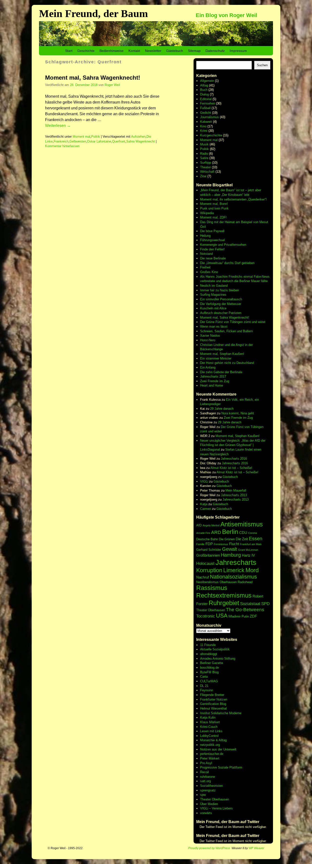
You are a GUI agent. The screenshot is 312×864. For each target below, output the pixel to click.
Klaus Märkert (210, 722)
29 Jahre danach (222, 408)
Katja (203, 504)
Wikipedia (207, 213)
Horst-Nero (207, 340)
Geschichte (86, 51)
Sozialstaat (250, 603)
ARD (216, 532)
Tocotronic (205, 616)
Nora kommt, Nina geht (237, 413)
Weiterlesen (58, 125)
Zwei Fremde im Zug (214, 381)
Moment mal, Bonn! (214, 204)
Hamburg (231, 555)
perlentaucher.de (211, 754)
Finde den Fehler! (212, 249)
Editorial (206, 99)
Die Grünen (227, 539)
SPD (265, 603)
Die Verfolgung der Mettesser (220, 304)
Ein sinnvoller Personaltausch (221, 299)
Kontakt (134, 51)
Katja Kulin (207, 717)
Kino (203, 126)
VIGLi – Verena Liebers (216, 808)
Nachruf (202, 577)
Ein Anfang (207, 367)
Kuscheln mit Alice (213, 308)
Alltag (204, 85)
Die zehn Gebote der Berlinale (221, 372)
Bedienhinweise (111, 51)
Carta (204, 676)
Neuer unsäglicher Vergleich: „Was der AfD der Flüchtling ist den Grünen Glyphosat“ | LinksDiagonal (232, 445)
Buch (203, 90)
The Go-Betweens (245, 609)
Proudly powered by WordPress (209, 848)
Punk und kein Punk (214, 208)
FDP (209, 544)
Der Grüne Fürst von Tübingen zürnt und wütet (232, 322)
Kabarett (206, 121)
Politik (95, 136)
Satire (204, 158)
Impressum (238, 51)
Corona (252, 533)
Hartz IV (248, 555)
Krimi (203, 131)
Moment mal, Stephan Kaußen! (222, 354)
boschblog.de (209, 667)
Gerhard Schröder (208, 549)
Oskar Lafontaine (99, 141)
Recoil (204, 772)
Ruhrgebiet (224, 603)
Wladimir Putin (238, 616)
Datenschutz (215, 51)
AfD (199, 525)
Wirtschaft (207, 171)
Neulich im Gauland (214, 285)
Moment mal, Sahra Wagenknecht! (92, 77)
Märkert (214, 758)
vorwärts (206, 813)
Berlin (230, 531)
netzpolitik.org (210, 745)
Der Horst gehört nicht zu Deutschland (227, 363)
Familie (200, 544)
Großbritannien (208, 555)
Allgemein (207, 81)
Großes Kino (209, 272)
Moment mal (81, 136)
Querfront (118, 141)
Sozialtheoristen (211, 786)
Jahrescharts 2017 (213, 376)
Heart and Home (211, 385)
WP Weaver (256, 848)
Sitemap (194, 51)
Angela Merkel (211, 525)
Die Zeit (242, 539)
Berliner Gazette (211, 663)
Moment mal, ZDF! (213, 217)
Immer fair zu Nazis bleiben (219, 290)
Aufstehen (138, 136)
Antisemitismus (241, 524)
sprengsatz (208, 790)
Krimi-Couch (208, 727)
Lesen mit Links (211, 731)
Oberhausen (228, 582)
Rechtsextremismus (224, 595)
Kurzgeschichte (211, 135)
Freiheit (205, 267)
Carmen (205, 509)
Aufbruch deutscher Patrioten (220, 313)
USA (221, 615)
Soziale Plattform (230, 767)
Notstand (206, 254)
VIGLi (204, 481)
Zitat (203, 176)
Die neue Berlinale (213, 258)
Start (68, 51)
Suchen (262, 65)
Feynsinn (206, 690)
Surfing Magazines (213, 294)
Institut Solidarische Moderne (220, 713)
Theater (205, 167)
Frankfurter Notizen (213, 699)
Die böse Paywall (212, 231)
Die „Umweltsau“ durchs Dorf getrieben (227, 263)
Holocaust (205, 563)
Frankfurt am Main (251, 544)
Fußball (205, 108)
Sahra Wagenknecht (140, 141)
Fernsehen (207, 103)
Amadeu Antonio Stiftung (217, 658)
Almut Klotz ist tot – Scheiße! (231, 468)
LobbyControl (209, 736)
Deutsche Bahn (207, 539)
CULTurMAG (209, 681)
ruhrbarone (207, 777)
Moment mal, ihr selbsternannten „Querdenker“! (233, 199)
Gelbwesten (77, 141)
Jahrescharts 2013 (234, 495)
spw (203, 795)
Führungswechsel (212, 240)
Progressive (209, 767)
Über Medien (209, 804)
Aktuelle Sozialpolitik (215, 649)
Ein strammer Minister (215, 358)
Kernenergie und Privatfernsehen (223, 245)
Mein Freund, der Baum (93, 13)
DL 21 (204, 686)
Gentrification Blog (213, 704)
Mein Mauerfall (235, 490)
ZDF (253, 616)
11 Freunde (208, 645)
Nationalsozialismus (233, 577)
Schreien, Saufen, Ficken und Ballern (226, 331)
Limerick (233, 570)
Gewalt (229, 549)
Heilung (205, 235)
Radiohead (245, 582)
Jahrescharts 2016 (234, 458)
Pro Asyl (206, 763)
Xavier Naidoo (210, 335)
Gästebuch (174, 51)
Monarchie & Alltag (213, 740)
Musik (204, 144)
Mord (252, 570)
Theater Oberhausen (210, 610)
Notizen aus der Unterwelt (218, 749)
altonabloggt (208, 654)
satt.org (205, 781)
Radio (204, 153)
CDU (243, 533)
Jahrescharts (235, 562)
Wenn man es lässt (213, 326)
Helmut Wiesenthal (213, 708)
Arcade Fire (203, 533)
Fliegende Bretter (212, 695)
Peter (204, 758)
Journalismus (209, 117)
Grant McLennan (248, 549)
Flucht (234, 544)
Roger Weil (112, 85)
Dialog (204, 94)
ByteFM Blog (209, 672)
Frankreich (61, 141)
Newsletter (153, 51)
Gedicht (205, 112)
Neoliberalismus (207, 582)
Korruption (209, 570)
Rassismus (211, 587)
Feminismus (221, 544)
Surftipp (205, 162)
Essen (255, 538)
